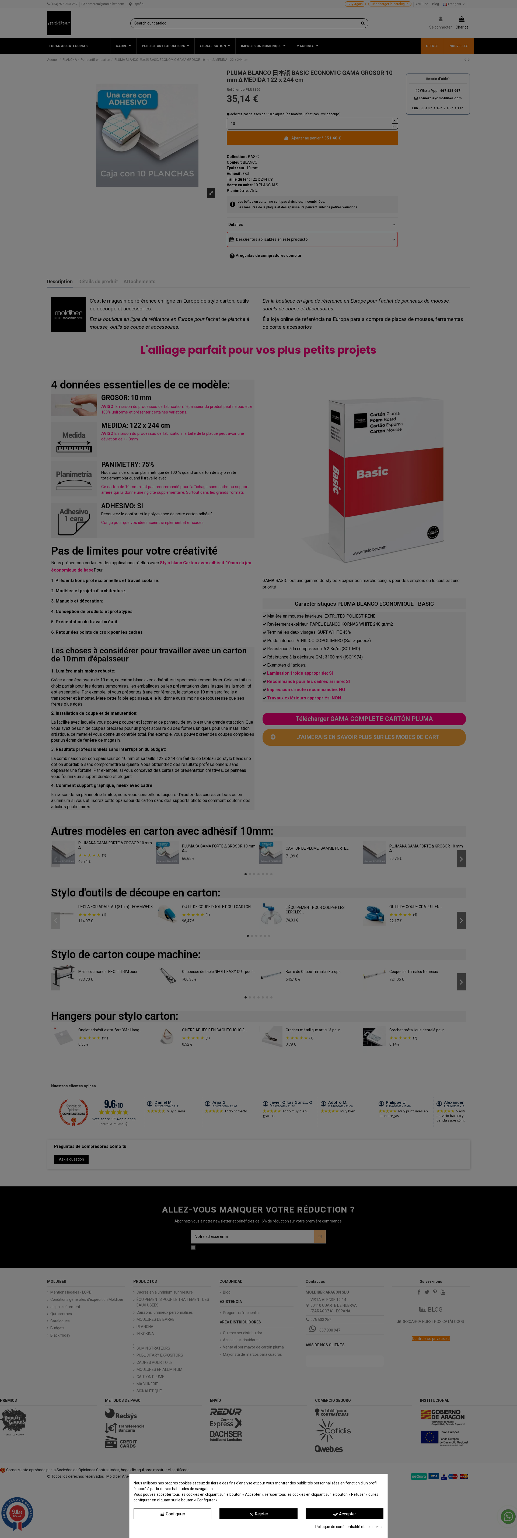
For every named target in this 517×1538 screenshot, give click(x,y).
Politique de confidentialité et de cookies (349, 1527)
